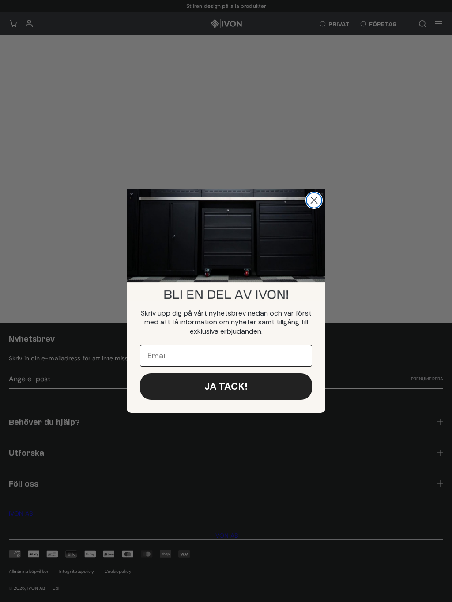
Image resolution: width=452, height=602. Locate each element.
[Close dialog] (314, 200)
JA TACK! (226, 386)
